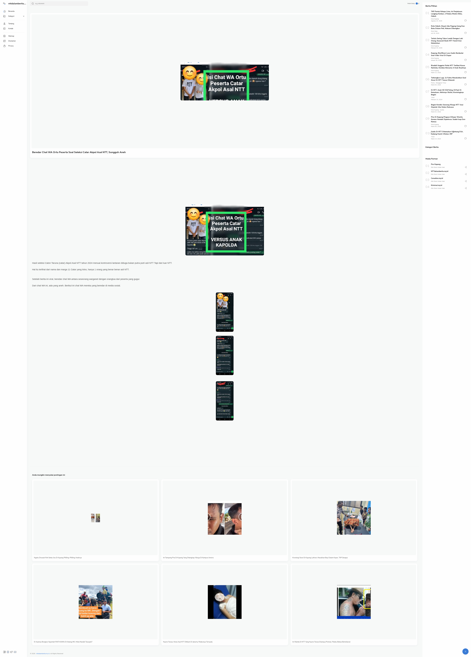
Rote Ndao (434, 31)
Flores (433, 83)
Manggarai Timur (441, 83)
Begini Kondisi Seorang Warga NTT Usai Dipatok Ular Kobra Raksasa (447, 106)
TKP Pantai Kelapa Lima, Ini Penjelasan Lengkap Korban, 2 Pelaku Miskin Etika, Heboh (446, 13)
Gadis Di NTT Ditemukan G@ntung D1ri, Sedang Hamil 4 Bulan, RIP (447, 132)
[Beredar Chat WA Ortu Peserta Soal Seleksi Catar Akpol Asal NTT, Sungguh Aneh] (225, 81)
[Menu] (4, 3)
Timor (433, 97)
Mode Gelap (411, 3)
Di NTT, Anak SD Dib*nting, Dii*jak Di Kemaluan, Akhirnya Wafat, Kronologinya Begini (447, 92)
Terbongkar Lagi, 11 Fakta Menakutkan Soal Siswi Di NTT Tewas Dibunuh (448, 79)
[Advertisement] (105, 179)
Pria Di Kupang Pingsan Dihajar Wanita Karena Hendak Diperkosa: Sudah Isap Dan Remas (448, 119)
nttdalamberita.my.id (19, 3)
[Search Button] (33, 3)
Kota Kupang (435, 19)
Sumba (442, 110)
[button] (465, 20)
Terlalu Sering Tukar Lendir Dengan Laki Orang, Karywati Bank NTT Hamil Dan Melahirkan (447, 40)
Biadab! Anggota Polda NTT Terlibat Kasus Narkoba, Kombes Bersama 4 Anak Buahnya (448, 66)
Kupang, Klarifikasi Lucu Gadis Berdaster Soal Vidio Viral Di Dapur (447, 54)
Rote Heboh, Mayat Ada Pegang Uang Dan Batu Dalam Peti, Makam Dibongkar (448, 27)
